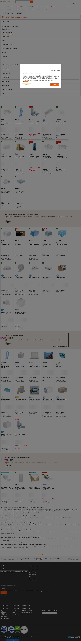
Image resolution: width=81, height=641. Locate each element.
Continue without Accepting (55, 70)
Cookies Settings (26, 84)
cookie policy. (26, 81)
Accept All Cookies (55, 84)
